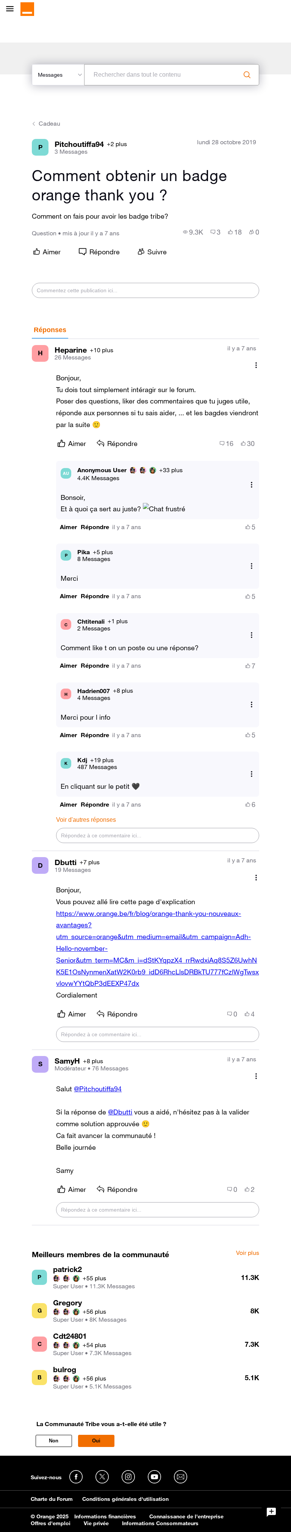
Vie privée (96, 1523)
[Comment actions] (256, 365)
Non (53, 1441)
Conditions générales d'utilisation (125, 1499)
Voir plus (247, 1253)
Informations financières (105, 1516)
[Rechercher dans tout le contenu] (247, 75)
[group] (193, 232)
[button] (68, 527)
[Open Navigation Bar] (12, 9)
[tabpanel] (145, 782)
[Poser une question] (271, 1512)
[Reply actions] (252, 485)
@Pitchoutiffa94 (98, 1088)
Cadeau (49, 123)
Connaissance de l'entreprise (186, 1516)
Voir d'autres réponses (86, 819)
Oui (96, 1441)
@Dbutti (120, 1112)
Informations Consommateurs (160, 1523)
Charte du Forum (52, 1499)
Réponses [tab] (50, 330)
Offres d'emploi (50, 1523)
